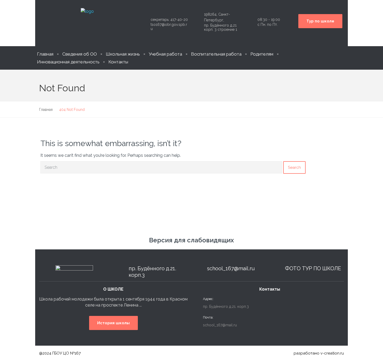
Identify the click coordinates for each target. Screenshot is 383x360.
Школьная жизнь (123, 54)
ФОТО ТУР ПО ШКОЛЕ (313, 268)
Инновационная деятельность (68, 61)
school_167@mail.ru (231, 268)
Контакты (118, 61)
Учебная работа (165, 54)
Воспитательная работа (216, 54)
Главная (45, 54)
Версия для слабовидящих (191, 240)
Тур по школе (320, 21)
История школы (113, 323)
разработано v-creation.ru (319, 353)
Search (294, 167)
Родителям (261, 54)
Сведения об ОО (79, 54)
